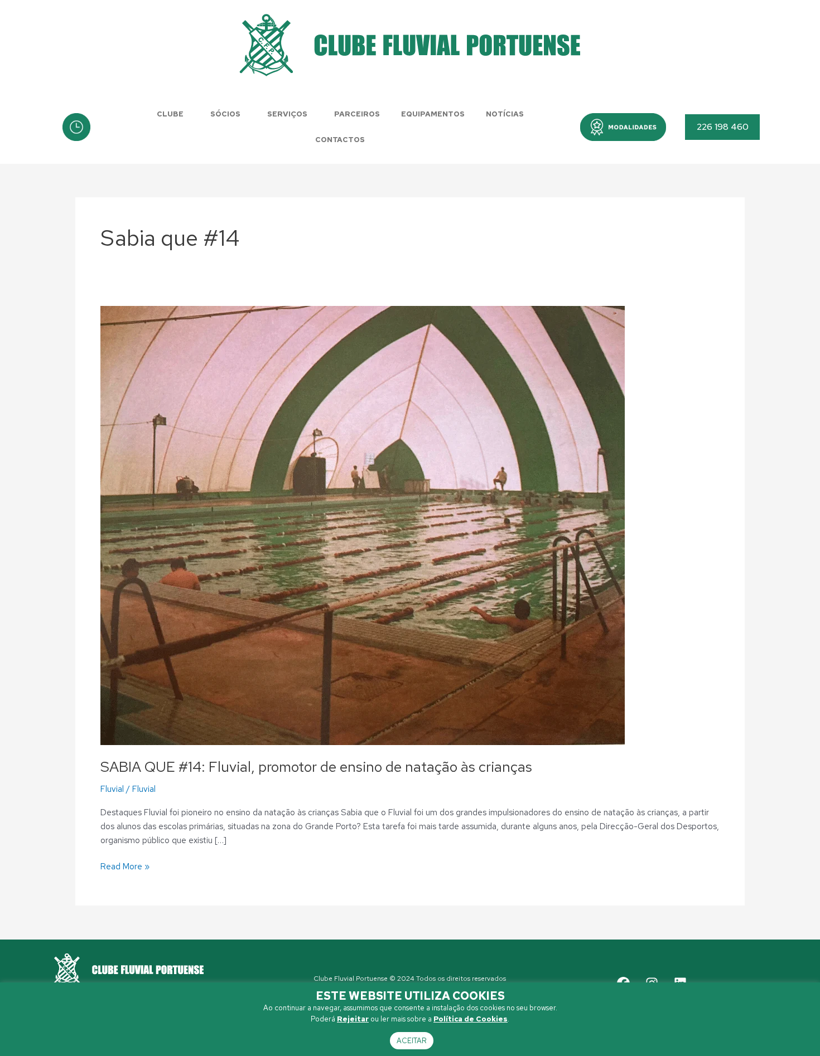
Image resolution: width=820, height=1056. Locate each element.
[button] (623, 127)
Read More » (124, 866)
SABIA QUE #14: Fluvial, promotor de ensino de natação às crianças (316, 766)
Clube (170, 114)
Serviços (287, 114)
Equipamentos (433, 114)
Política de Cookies (470, 1019)
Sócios (225, 114)
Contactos (340, 139)
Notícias (505, 114)
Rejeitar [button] (353, 1019)
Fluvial (112, 789)
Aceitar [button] (412, 1040)
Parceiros (357, 114)
